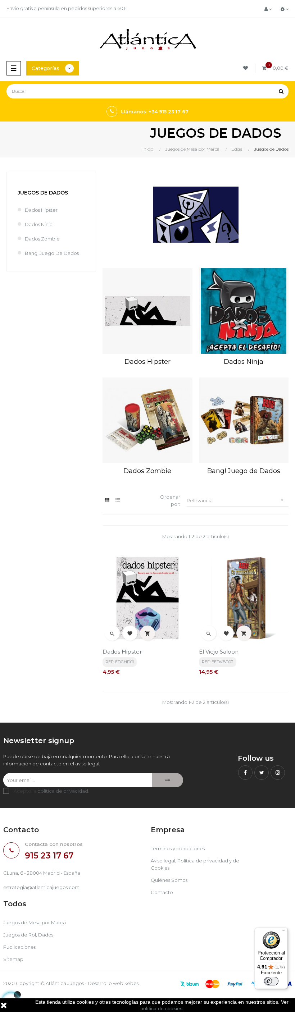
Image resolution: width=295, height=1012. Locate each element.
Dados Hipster (41, 210)
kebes (131, 983)
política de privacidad (62, 791)
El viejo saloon (219, 651)
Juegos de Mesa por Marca (34, 922)
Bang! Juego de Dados (52, 253)
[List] (117, 499)
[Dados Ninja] (244, 311)
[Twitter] (261, 772)
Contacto (162, 892)
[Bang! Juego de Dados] (244, 420)
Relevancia (236, 500)
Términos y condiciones (178, 848)
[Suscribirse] (167, 780)
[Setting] (285, 9)
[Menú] (283, 932)
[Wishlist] (246, 68)
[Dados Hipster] (147, 311)
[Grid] (107, 499)
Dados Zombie (42, 239)
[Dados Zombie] (147, 420)
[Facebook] (245, 772)
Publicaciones (19, 947)
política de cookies (161, 1008)
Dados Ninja (39, 224)
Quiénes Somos (169, 880)
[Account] (268, 9)
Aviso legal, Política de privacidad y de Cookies (195, 864)
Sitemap (13, 959)
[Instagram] (278, 772)
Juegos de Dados (43, 192)
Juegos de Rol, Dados (28, 935)
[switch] (271, 981)
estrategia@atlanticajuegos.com (41, 887)
